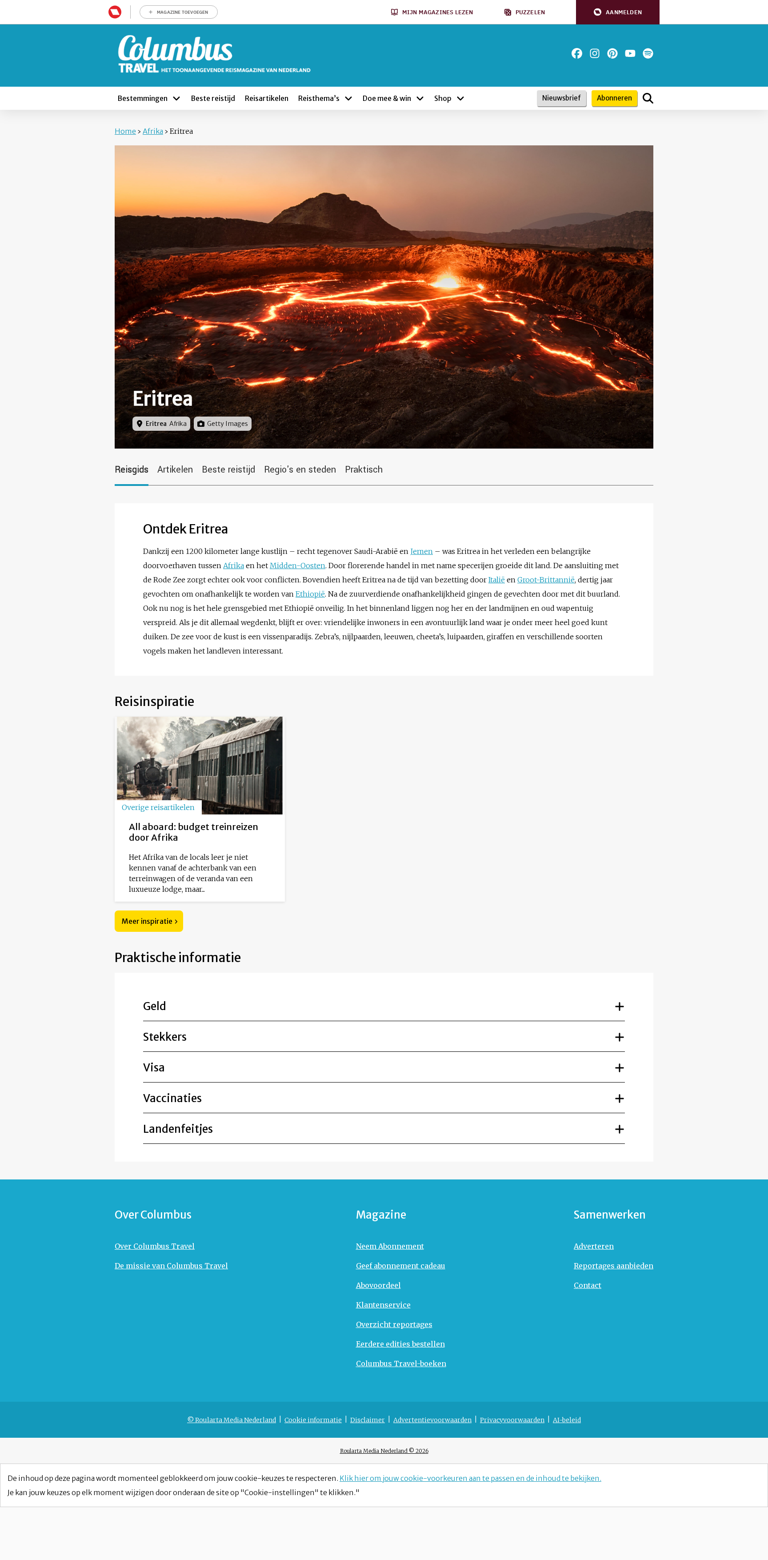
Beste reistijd (228, 469)
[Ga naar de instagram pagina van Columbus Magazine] (594, 53)
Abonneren (614, 98)
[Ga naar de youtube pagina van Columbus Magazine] (630, 53)
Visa (154, 1068)
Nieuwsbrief (561, 98)
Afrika (153, 131)
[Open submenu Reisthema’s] (348, 98)
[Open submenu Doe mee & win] (420, 98)
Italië (496, 579)
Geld (154, 1006)
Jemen (421, 551)
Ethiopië (310, 594)
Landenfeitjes (178, 1129)
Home (125, 131)
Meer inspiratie (147, 921)
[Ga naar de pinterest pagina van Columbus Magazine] (612, 53)
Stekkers (165, 1037)
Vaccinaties (172, 1098)
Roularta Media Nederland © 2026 (384, 1451)
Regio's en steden (300, 469)
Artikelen (175, 469)
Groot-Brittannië (546, 579)
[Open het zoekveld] (648, 98)
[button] (618, 12)
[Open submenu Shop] (460, 98)
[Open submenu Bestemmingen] (176, 98)
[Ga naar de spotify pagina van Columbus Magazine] (648, 53)
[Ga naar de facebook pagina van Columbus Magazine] (577, 53)
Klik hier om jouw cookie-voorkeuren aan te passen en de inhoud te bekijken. (470, 1478)
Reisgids (131, 469)
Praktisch (364, 469)
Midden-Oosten (297, 565)
